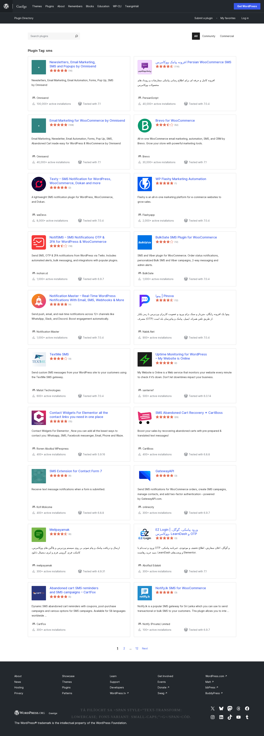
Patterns (67, 693)
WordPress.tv (119, 693)
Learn (113, 676)
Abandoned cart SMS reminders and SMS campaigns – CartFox (74, 590)
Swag (162, 693)
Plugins (66, 687)
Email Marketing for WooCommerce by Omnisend (87, 120)
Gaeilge (53, 713)
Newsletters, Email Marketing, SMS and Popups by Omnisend (73, 64)
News (17, 681)
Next (145, 648)
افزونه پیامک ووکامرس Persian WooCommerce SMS (193, 62)
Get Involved (165, 676)
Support (115, 681)
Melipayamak (60, 530)
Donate (164, 687)
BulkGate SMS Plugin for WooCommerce (186, 237)
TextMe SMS (59, 354)
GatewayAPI (165, 471)
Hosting (19, 687)
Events (162, 681)
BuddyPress (214, 693)
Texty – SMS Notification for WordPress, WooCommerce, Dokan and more (80, 181)
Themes (67, 681)
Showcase (68, 676)
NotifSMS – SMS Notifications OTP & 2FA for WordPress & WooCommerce (78, 239)
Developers (117, 687)
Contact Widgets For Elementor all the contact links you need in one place (79, 415)
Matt (209, 681)
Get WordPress (247, 6)
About (18, 676)
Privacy (18, 693)
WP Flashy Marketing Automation (181, 179)
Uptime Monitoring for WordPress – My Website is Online (181, 356)
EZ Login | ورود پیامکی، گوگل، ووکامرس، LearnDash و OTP (177, 532)
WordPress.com (216, 676)
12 (136, 648)
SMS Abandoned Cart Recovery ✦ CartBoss (189, 413)
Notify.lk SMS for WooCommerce (181, 588)
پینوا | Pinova (165, 296)
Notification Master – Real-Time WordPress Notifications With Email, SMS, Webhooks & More (87, 298)
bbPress (211, 687)
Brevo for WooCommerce (175, 120)
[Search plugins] (76, 36)
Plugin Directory (23, 18)
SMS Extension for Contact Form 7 (76, 471)
